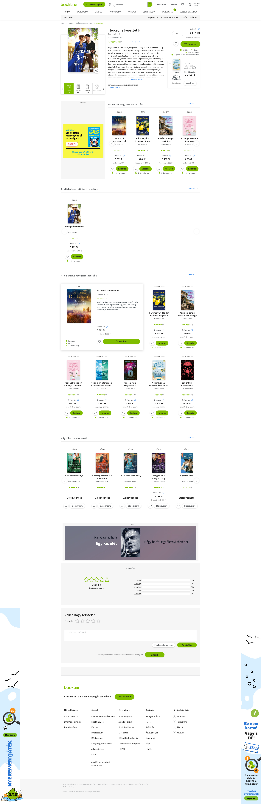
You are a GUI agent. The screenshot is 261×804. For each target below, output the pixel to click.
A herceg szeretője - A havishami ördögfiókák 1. (102, 477)
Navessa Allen (187, 389)
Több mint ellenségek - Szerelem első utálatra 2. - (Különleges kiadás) (102, 384)
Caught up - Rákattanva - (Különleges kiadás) (187, 384)
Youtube (180, 732)
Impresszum (97, 732)
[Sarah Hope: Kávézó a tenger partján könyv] (166, 125)
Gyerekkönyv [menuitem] (82, 12)
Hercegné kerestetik (74, 226)
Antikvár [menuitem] (132, 12)
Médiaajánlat (97, 738)
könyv (119, 112)
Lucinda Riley (119, 144)
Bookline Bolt (70, 727)
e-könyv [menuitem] (98, 12)
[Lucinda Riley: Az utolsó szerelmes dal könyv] (119, 125)
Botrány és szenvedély (130, 475)
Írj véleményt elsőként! (132, 42)
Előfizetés (194, 17)
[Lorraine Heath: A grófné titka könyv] (187, 463)
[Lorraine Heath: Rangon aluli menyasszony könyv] (158, 463)
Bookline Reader (126, 727)
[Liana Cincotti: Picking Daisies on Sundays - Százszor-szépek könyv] (189, 125)
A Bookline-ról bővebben (103, 716)
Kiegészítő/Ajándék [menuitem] (188, 12)
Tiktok (180, 727)
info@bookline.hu (72, 721)
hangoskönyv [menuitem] (115, 12)
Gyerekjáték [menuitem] (168, 11)
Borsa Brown (159, 389)
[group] (69, 88)
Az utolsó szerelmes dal (119, 139)
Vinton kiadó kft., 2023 (115, 37)
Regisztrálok (162, 4)
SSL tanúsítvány (68, 787)
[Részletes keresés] (110, 4)
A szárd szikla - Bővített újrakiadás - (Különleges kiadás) (159, 384)
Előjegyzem (77, 505)
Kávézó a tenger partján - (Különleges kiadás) (166, 139)
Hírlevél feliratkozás (128, 738)
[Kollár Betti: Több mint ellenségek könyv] (102, 370)
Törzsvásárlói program (169, 17)
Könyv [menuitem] (67, 12)
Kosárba (192, 44)
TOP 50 (122, 749)
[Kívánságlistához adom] (175, 43)
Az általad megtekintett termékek (79, 189)
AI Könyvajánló (96, 4)
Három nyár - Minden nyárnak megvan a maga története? (142, 139)
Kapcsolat (150, 738)
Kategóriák (68, 17)
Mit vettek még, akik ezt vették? (125, 104)
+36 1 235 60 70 (71, 716)
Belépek (174, 4)
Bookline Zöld (97, 721)
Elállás (149, 749)
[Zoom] (97, 70)
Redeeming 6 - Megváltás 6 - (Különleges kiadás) (130, 384)
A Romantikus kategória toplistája (79, 275)
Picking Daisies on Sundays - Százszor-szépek (189, 139)
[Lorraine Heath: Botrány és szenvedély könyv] (130, 463)
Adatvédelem (97, 749)
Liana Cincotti (189, 144)
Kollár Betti (101, 389)
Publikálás (187, 645)
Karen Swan (142, 144)
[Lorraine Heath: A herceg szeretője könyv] (102, 463)
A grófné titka (186, 475)
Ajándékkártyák (126, 721)
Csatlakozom (124, 696)
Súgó (148, 743)
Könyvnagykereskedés (101, 743)
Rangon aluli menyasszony (158, 477)
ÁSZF (93, 754)
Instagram (182, 721)
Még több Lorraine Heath (74, 438)
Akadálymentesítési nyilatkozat (100, 764)
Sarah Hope (166, 144)
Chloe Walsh (130, 389)
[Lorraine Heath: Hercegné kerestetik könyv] (83, 50)
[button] (103, 88)
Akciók (184, 17)
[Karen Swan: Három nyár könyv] (142, 125)
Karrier (94, 727)
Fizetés (149, 721)
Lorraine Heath (74, 232)
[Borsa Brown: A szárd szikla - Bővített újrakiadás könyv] (159, 370)
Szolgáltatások (153, 716)
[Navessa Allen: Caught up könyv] (187, 370)
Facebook (181, 716)
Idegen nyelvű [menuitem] (149, 12)
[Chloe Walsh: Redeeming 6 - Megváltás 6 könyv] (130, 370)
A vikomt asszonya (74, 475)
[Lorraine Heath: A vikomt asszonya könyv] (74, 463)
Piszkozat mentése (163, 645)
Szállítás (150, 727)
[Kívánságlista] (182, 4)
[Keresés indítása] (149, 4)
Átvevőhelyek (152, 732)
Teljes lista (192, 103)
